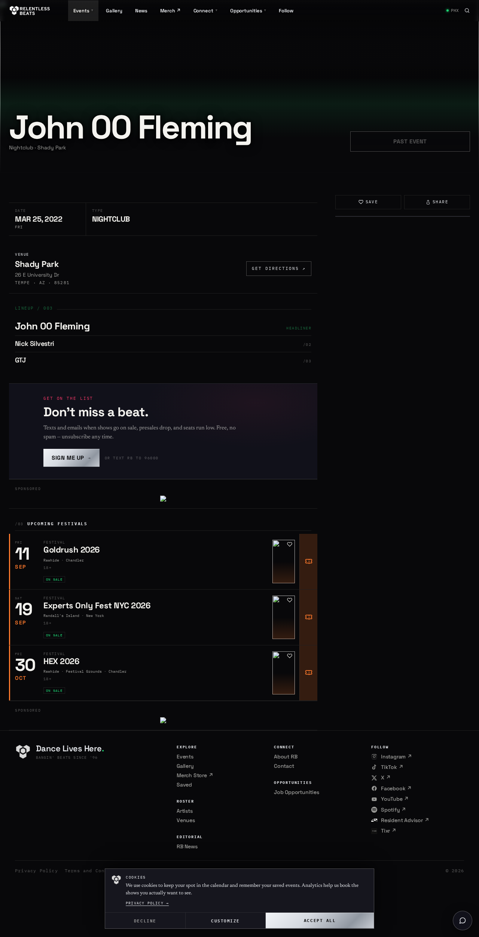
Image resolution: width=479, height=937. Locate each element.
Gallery (114, 10)
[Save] (289, 544)
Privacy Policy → (147, 903)
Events (185, 756)
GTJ (20, 360)
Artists (185, 810)
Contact (284, 766)
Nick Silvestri (34, 343)
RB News (187, 846)
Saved (184, 784)
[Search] (467, 10)
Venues (186, 820)
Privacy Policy (36, 870)
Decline (145, 920)
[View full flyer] (402, 216)
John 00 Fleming (52, 326)
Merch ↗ (170, 10)
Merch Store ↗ (195, 775)
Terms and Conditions (95, 870)
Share (440, 201)
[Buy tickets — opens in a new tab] (308, 561)
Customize (225, 920)
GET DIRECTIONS (279, 268)
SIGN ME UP (71, 457)
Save (372, 201)
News (141, 10)
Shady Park (36, 264)
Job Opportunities (296, 792)
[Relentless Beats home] (30, 10)
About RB (285, 756)
